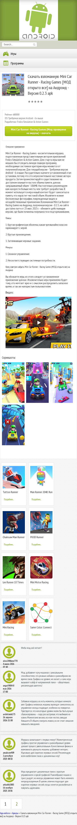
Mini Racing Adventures (8, 628)
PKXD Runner (37, 537)
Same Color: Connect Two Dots (41, 628)
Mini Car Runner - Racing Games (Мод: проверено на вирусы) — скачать (38, 131)
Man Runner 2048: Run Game (41, 493)
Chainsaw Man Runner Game (14, 538)
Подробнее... (8, 499)
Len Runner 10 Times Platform (13, 583)
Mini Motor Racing (39, 582)
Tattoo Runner (10, 492)
